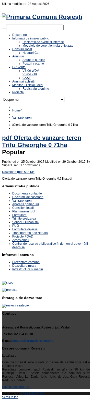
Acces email (20, 240)
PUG (15, 226)
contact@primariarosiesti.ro (32, 341)
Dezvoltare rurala (24, 266)
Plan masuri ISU (23, 211)
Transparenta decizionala (30, 233)
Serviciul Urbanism (25, 222)
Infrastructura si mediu (27, 269)
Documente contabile (27, 193)
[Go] (4, 28)
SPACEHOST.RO (32, 393)
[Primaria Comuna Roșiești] (42, 16)
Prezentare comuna (26, 262)
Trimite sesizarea (24, 218)
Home (16, 110)
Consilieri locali (23, 208)
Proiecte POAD (22, 236)
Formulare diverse (25, 229)
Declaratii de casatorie (27, 197)
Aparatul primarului (25, 204)
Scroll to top (10, 397)
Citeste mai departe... (16, 387)
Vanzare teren (22, 117)
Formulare (19, 215)
